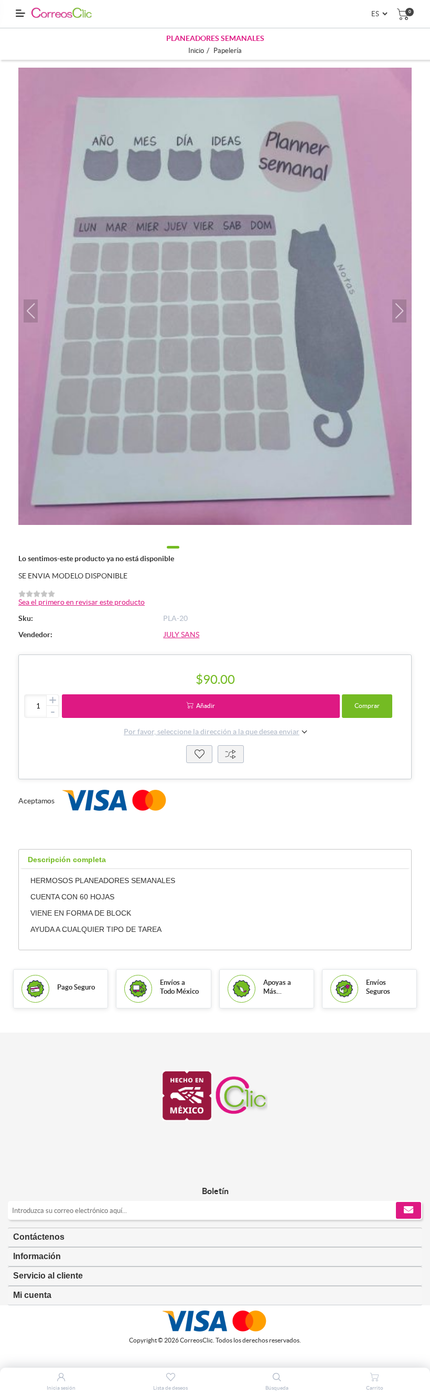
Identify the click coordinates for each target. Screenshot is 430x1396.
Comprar (367, 705)
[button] (31, 311)
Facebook (203, 1169)
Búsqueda (276, 1388)
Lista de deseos (199, 754)
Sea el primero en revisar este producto (81, 602)
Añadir (205, 705)
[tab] (66, 859)
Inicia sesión (61, 1388)
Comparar (231, 754)
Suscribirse (408, 1210)
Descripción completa (67, 859)
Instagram (227, 1169)
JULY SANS (181, 634)
